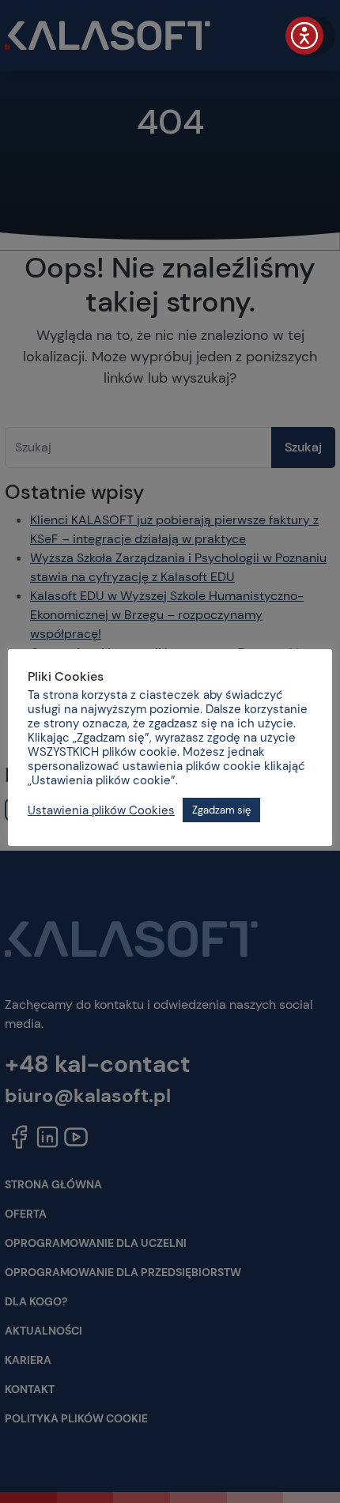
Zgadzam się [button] (221, 810)
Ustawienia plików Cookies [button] (101, 810)
